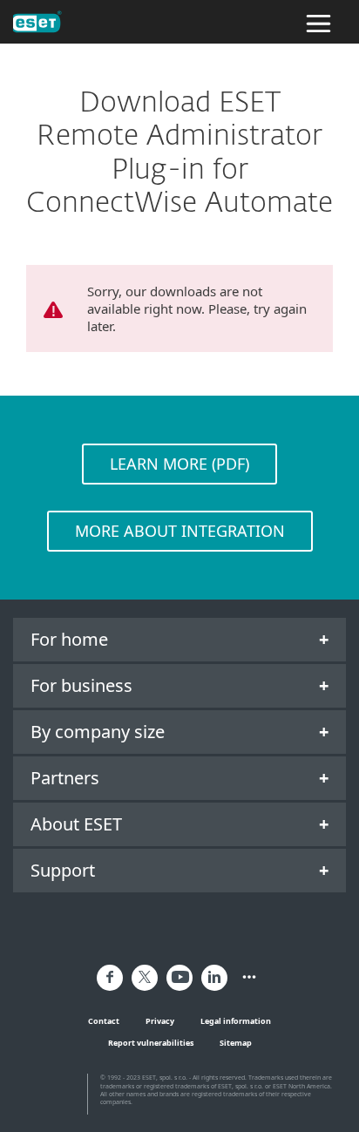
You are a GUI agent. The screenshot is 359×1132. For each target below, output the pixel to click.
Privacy (160, 1021)
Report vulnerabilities (150, 1042)
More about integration (180, 530)
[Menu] (318, 22)
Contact (103, 1021)
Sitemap (236, 1042)
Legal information (235, 1021)
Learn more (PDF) (179, 463)
